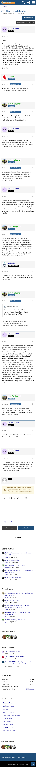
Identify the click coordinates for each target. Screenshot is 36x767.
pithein (7, 567)
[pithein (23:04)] (8, 636)
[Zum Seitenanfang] (33, 764)
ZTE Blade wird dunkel (12, 652)
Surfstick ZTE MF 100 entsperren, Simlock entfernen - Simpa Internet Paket (19, 663)
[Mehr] (33, 36)
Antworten (26, 528)
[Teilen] (33, 22)
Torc (6, 557)
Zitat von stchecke (12, 307)
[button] (5, 522)
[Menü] (33, 2)
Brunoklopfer (7, 14)
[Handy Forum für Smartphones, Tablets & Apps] (8, 2)
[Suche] (23, 2)
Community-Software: (18, 764)
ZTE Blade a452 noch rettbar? (15, 657)
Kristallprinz (30, 689)
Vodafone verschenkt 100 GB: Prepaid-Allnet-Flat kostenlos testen (18, 606)
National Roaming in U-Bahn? (15, 620)
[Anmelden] (28, 2)
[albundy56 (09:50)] (15, 636)
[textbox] (18, 510)
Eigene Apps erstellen (12, 560)
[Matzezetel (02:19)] (4, 636)
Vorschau (9, 528)
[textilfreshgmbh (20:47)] (11, 636)
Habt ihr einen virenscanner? (15, 565)
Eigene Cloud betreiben (13, 577)
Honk (6, 597)
